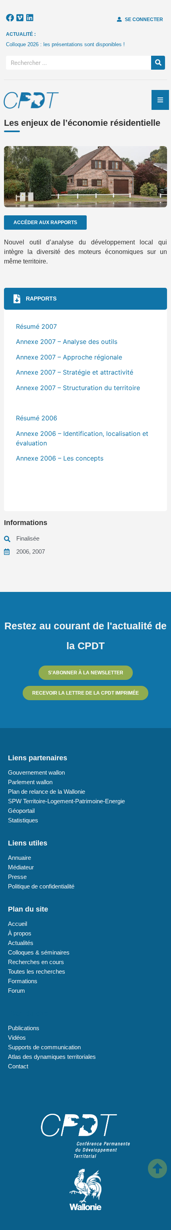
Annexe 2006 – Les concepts (59, 458)
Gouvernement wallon (36, 772)
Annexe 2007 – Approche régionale (69, 357)
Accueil (17, 923)
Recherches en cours (36, 962)
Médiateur (21, 867)
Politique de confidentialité (41, 886)
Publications (23, 1028)
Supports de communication (44, 1047)
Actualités (20, 942)
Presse (17, 876)
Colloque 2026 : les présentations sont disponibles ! (65, 44)
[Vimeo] (20, 18)
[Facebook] (10, 18)
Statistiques (23, 820)
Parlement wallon (30, 782)
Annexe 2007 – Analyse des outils (66, 342)
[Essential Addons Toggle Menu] (160, 100)
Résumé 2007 (36, 326)
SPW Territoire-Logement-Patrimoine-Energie (66, 801)
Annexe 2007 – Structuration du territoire (78, 388)
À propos (19, 933)
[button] (85, 299)
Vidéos (17, 1037)
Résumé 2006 (36, 418)
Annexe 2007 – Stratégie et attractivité (74, 372)
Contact (18, 1066)
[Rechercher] (158, 63)
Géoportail (21, 810)
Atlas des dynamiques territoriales (52, 1056)
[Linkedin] (30, 18)
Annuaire (19, 857)
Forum (16, 990)
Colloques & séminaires (39, 952)
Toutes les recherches (36, 971)
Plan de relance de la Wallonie (46, 791)
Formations (22, 981)
